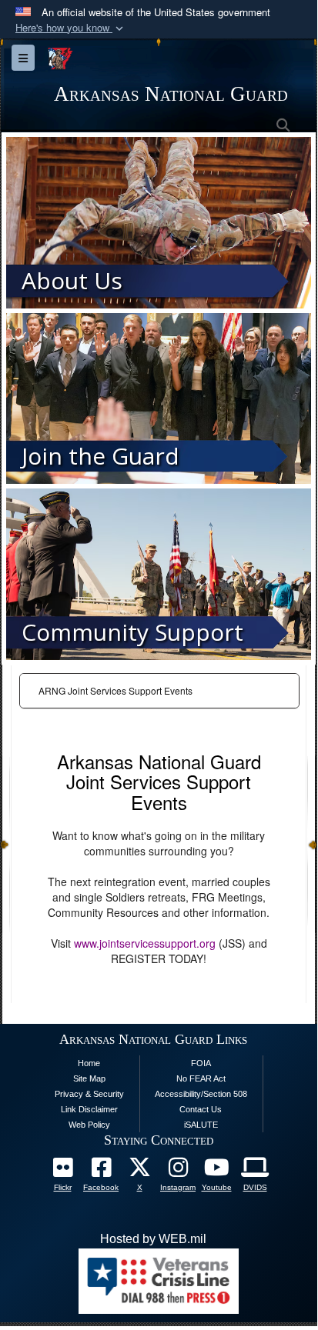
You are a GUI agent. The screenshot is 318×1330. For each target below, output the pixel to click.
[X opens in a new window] (139, 1171)
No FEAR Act (201, 1078)
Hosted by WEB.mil (153, 1238)
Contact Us (200, 1109)
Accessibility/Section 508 (201, 1093)
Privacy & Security (89, 1093)
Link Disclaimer (89, 1109)
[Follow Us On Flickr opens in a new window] (62, 1171)
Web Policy (89, 1124)
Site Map (89, 1078)
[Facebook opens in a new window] (101, 1171)
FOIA (201, 1063)
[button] (70, 28)
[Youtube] (216, 1171)
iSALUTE (201, 1124)
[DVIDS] (255, 1171)
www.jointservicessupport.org (145, 943)
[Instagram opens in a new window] (178, 1171)
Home (89, 1063)
